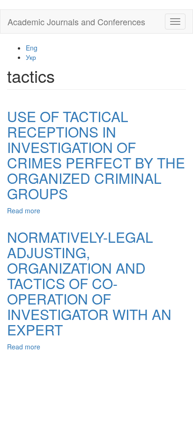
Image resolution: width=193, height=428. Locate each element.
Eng (31, 47)
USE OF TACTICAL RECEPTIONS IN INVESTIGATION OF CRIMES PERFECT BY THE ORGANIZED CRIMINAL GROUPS (96, 154)
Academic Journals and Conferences (76, 21)
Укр (31, 57)
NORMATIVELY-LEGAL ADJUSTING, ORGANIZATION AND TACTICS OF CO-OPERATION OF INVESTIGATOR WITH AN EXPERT (89, 283)
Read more (23, 210)
